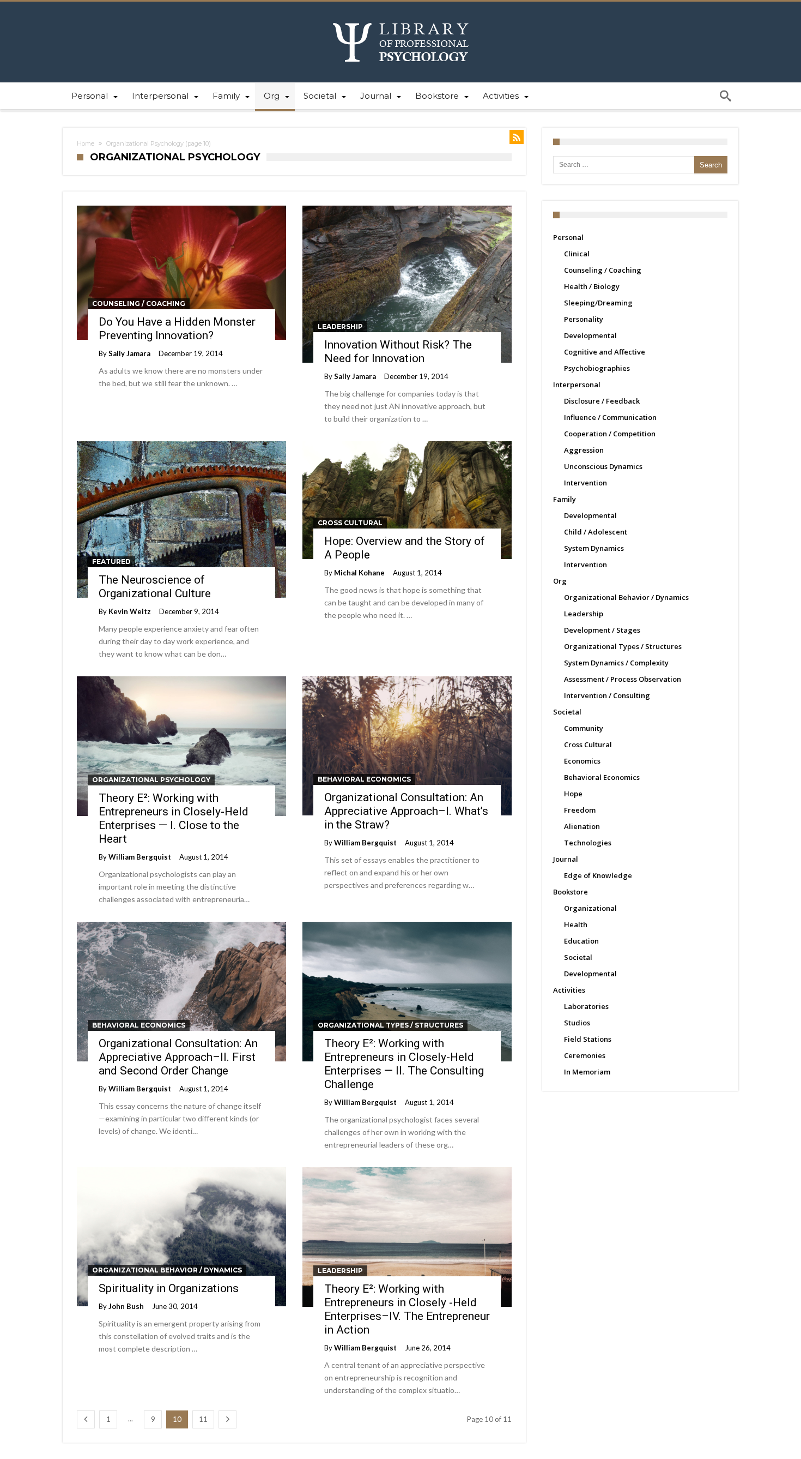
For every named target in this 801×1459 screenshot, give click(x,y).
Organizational (590, 908)
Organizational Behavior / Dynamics (167, 1270)
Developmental (590, 335)
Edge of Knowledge (598, 875)
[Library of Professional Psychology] (400, 18)
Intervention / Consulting (607, 695)
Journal (565, 859)
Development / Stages (602, 630)
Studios (577, 1023)
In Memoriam (587, 1072)
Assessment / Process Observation (622, 679)
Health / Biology (592, 286)
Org (560, 581)
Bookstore (570, 892)
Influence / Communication (610, 417)
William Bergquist (139, 856)
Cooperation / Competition (610, 434)
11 (203, 1419)
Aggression (584, 450)
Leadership (340, 326)
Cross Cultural (350, 523)
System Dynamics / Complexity (616, 663)
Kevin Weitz (129, 611)
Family (564, 499)
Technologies (587, 843)
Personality (583, 319)
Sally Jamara (129, 353)
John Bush (126, 1306)
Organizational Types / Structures (390, 1025)
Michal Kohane (359, 572)
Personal (568, 237)
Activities (569, 990)
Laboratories (586, 1006)
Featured (111, 561)
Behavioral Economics (364, 779)
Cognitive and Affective (604, 352)
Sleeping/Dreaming (598, 303)
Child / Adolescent (595, 532)
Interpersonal (576, 384)
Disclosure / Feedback (602, 401)
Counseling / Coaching (138, 303)
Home (85, 143)
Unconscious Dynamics (603, 466)
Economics (582, 761)
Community (583, 728)
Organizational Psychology (151, 780)
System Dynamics (594, 548)
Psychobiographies (597, 368)
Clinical (577, 254)
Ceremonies (584, 1055)
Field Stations (587, 1039)
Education (581, 941)
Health (575, 924)
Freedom (580, 810)
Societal (567, 712)
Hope (573, 793)
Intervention (585, 483)
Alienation (582, 826)
